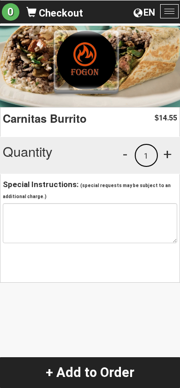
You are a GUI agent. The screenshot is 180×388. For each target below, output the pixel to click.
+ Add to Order (90, 372)
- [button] (125, 154)
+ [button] (167, 154)
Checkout (59, 13)
